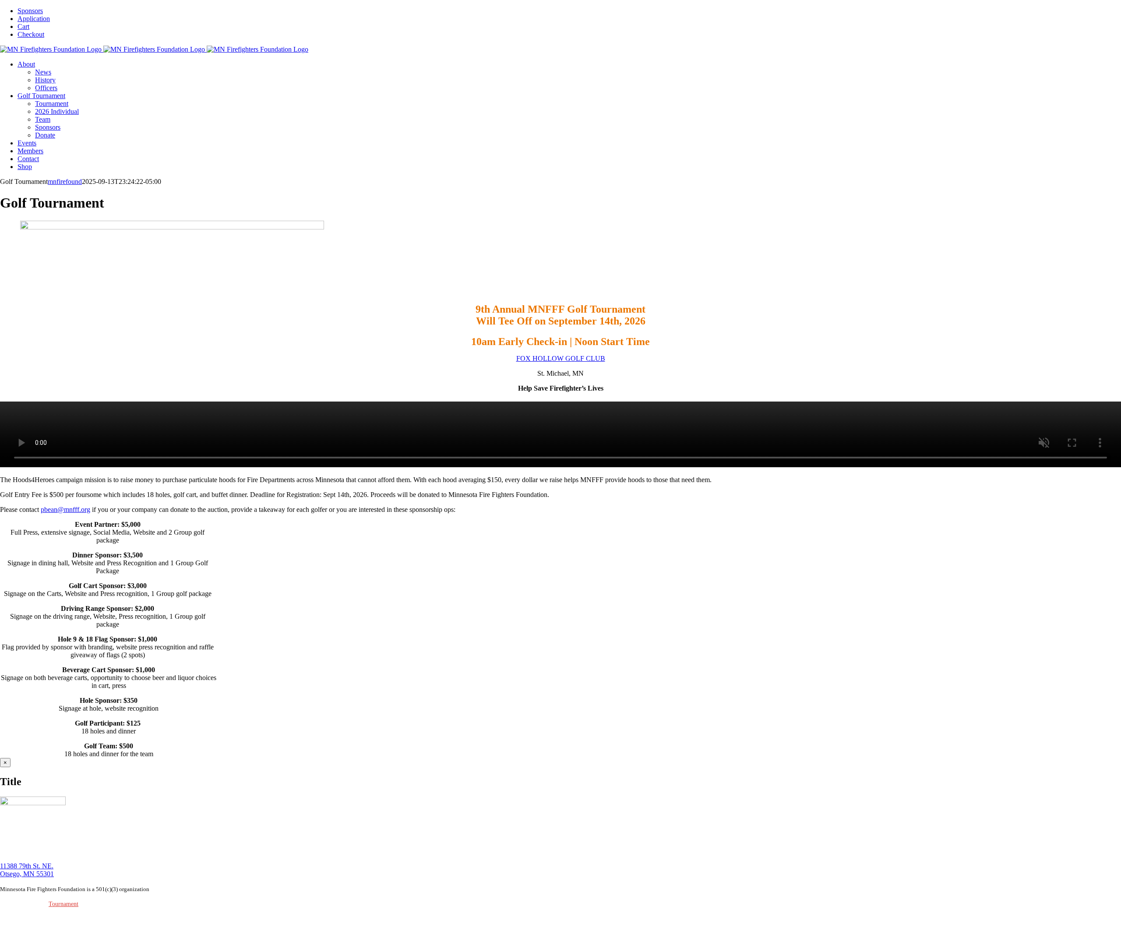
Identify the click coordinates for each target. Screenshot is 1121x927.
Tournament (63, 904)
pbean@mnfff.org (65, 509)
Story (40, 904)
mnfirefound (65, 181)
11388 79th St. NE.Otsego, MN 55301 (27, 870)
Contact (131, 904)
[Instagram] (5, 918)
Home (25, 904)
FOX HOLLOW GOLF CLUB (560, 358)
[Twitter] (24, 918)
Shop (148, 904)
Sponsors (167, 904)
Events (88, 904)
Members (109, 904)
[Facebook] (14, 918)
